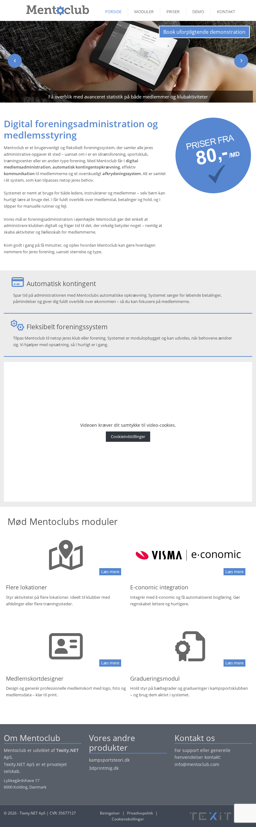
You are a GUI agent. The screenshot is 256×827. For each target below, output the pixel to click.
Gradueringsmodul (155, 678)
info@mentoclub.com (197, 764)
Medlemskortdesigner (34, 678)
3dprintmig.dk (104, 768)
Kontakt (226, 11)
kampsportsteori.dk (109, 760)
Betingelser (110, 813)
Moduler (144, 11)
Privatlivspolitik (140, 813)
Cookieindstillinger (128, 436)
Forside (113, 11)
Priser (173, 11)
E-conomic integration (159, 587)
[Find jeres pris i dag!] (213, 155)
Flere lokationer (26, 587)
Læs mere (110, 571)
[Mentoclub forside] (54, 8)
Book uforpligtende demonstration (204, 31)
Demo (198, 11)
